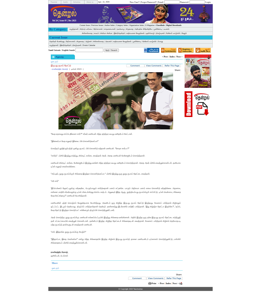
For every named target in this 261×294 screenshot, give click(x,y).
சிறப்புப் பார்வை (86, 29)
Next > (179, 56)
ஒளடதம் (54, 61)
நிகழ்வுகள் (160, 33)
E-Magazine (149, 25)
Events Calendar (89, 45)
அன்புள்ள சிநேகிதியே (143, 29)
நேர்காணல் (98, 29)
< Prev (165, 56)
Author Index (110, 25)
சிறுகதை (129, 29)
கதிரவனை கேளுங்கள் (135, 33)
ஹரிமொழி (150, 33)
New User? (134, 2)
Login (208, 2)
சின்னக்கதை (87, 33)
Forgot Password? (148, 2)
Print (154, 283)
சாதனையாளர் (110, 29)
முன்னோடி (158, 29)
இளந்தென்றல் (119, 33)
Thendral (53, 2)
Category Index (122, 25)
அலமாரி (108, 41)
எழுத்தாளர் (74, 29)
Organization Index (136, 25)
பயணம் (166, 29)
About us (89, 2)
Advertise (76, 2)
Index (172, 56)
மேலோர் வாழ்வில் (173, 33)
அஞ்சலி (88, 41)
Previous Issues (97, 25)
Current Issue (85, 25)
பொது (160, 41)
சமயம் (96, 33)
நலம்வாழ (121, 29)
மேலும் (184, 33)
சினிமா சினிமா (106, 33)
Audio (65, 2)
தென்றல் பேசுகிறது (57, 41)
